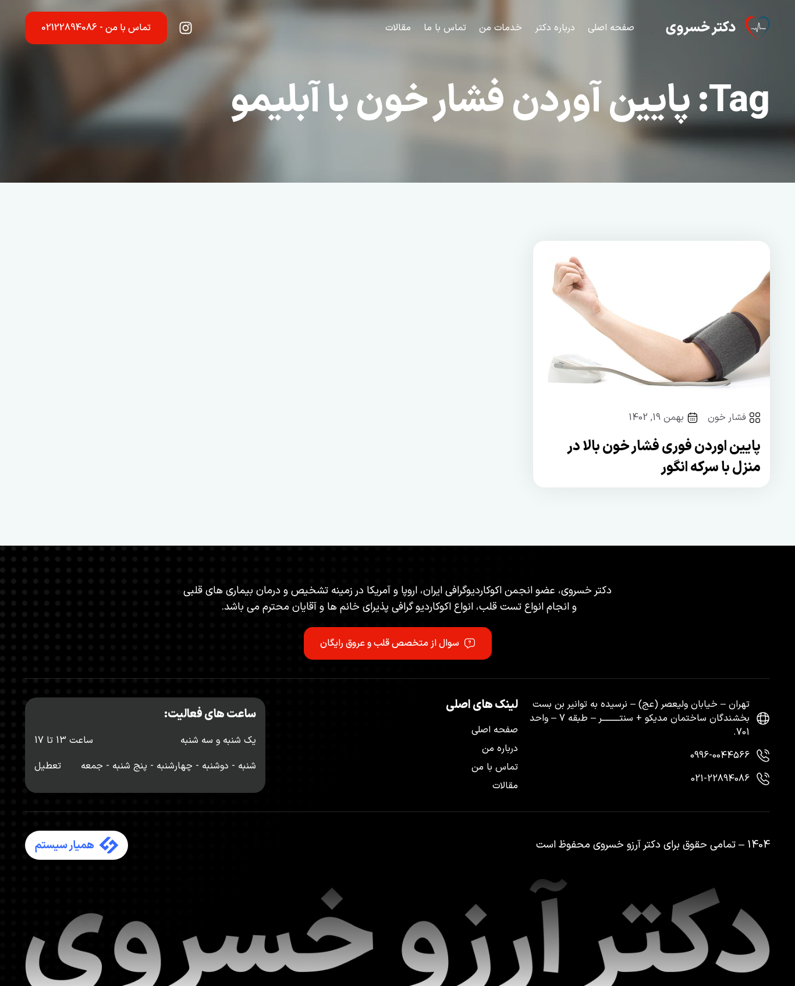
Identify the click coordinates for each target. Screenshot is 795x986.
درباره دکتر (555, 28)
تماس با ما (445, 28)
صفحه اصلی (611, 28)
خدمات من (500, 28)
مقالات (398, 28)
